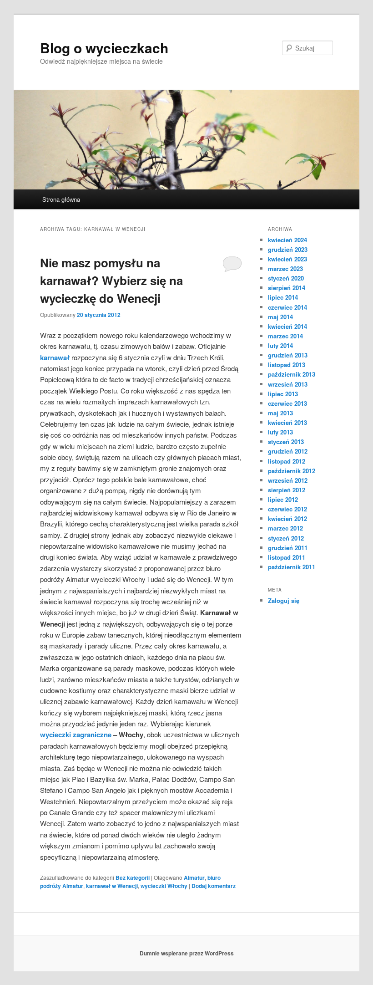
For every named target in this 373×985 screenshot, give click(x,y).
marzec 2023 (285, 268)
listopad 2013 (286, 364)
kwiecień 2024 (287, 239)
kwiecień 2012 (287, 518)
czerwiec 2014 (287, 307)
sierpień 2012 (286, 489)
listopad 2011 (286, 557)
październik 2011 (291, 566)
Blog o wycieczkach (104, 47)
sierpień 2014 (286, 287)
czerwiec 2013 (287, 403)
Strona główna (61, 199)
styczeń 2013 (286, 441)
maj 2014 (280, 316)
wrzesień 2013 (287, 384)
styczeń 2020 (286, 278)
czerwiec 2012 (287, 509)
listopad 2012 (286, 461)
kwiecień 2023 (287, 259)
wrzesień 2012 (287, 480)
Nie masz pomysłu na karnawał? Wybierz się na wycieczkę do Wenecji (111, 280)
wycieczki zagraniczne (75, 735)
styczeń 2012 (286, 538)
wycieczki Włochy (164, 886)
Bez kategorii (133, 877)
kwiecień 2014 (287, 326)
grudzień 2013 (287, 355)
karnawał (55, 357)
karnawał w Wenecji (112, 886)
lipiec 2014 (283, 297)
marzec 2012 (285, 528)
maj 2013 (280, 412)
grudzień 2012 (287, 451)
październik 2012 (291, 470)
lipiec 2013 (283, 393)
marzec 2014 (285, 336)
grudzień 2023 (287, 249)
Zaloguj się (283, 600)
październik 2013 (291, 374)
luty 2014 (280, 345)
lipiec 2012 (283, 499)
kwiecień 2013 (287, 422)
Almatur (194, 877)
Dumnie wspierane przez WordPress (187, 953)
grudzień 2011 (287, 547)
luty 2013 (280, 432)
